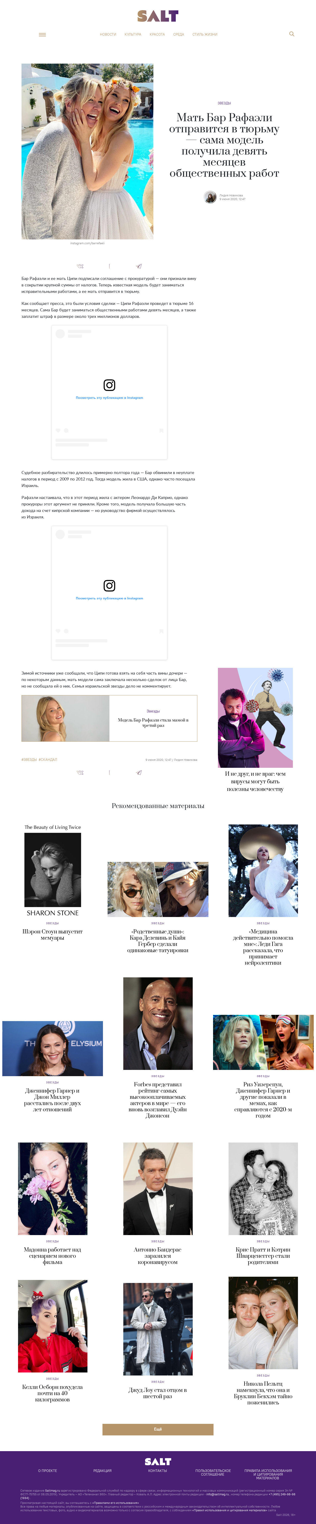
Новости (108, 34)
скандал (49, 760)
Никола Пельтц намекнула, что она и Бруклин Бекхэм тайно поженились (263, 1393)
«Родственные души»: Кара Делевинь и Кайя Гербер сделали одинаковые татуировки (157, 941)
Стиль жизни (204, 34)
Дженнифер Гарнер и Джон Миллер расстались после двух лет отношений (52, 1100)
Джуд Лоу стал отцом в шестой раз (158, 1393)
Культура (133, 34)
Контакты (157, 1470)
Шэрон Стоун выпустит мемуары (52, 935)
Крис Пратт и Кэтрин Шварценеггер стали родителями (263, 1256)
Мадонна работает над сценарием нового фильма (52, 1256)
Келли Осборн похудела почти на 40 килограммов (52, 1393)
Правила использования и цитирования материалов (269, 1474)
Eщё (158, 1429)
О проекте (47, 1470)
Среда (178, 34)
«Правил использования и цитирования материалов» (229, 1510)
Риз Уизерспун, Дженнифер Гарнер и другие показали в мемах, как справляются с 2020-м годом (263, 1100)
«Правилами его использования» (115, 1503)
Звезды (224, 103)
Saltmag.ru (52, 1490)
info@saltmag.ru (217, 1494)
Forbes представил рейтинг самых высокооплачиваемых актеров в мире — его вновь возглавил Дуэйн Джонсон (158, 1100)
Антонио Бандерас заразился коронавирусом (157, 1256)
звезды (30, 760)
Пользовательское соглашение (213, 1472)
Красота (157, 34)
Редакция (102, 1470)
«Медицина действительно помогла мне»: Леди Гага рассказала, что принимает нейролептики (263, 947)
